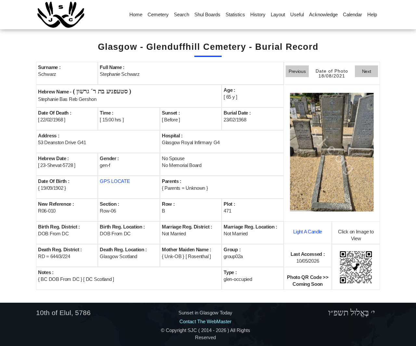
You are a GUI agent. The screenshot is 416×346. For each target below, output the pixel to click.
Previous (297, 71)
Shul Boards (207, 14)
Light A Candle (307, 231)
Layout (278, 14)
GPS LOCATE (115, 181)
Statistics (235, 14)
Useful (297, 14)
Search (181, 14)
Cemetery (158, 14)
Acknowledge (323, 14)
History (258, 14)
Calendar (352, 14)
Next (366, 71)
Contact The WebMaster (205, 321)
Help (372, 14)
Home (135, 14)
